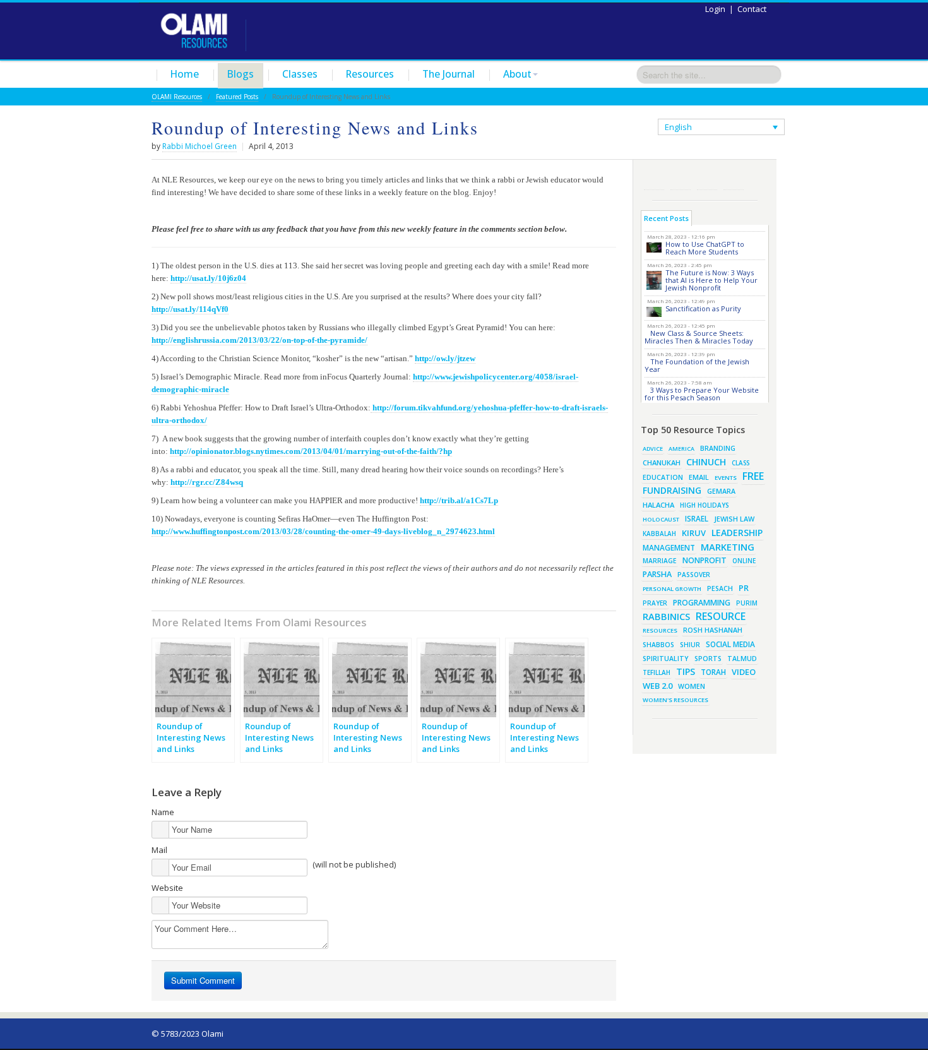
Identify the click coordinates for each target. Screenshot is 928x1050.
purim (747, 603)
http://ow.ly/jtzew (445, 358)
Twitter (680, 179)
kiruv (694, 533)
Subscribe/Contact (733, 179)
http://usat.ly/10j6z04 (208, 278)
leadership (737, 533)
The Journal (448, 74)
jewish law (734, 518)
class (740, 462)
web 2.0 (657, 685)
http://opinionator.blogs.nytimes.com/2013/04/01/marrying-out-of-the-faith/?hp (311, 451)
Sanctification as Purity (703, 308)
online (744, 560)
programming (701, 602)
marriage (660, 560)
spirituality (666, 658)
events (726, 478)
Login (715, 9)
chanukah (662, 462)
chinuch (706, 462)
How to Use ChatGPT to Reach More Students (704, 247)
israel (696, 518)
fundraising (672, 490)
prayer (655, 603)
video (744, 671)
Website (167, 887)
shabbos (658, 644)
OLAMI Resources (177, 96)
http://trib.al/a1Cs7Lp (459, 500)
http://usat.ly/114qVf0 (190, 309)
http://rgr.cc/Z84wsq (206, 482)
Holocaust (661, 519)
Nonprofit (704, 560)
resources (660, 630)
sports (708, 658)
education (663, 477)
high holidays (704, 505)
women (691, 686)
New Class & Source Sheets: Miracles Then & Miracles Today (699, 336)
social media (730, 644)
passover (693, 574)
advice (653, 448)
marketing (727, 546)
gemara (721, 491)
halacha (658, 505)
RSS (654, 179)
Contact (751, 9)
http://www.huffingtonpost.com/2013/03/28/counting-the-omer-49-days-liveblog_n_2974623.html (323, 531)
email (699, 477)
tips (685, 671)
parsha (657, 574)
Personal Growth (672, 589)
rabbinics (666, 616)
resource (721, 616)
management (669, 547)
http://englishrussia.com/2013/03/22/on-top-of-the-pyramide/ (259, 340)
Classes (300, 74)
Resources (370, 74)
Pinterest (707, 179)
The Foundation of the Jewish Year (697, 365)
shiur (690, 644)
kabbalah (659, 533)
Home (184, 74)
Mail (159, 850)
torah (713, 672)
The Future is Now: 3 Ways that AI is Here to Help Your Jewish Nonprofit (711, 280)
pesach (720, 588)
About (517, 74)
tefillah (656, 672)
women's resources (675, 700)
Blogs (240, 74)
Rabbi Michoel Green (199, 146)
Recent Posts (666, 218)
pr (744, 588)
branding (717, 448)
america (681, 448)
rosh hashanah (712, 630)
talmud (742, 658)
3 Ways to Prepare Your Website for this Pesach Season (702, 393)
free (753, 476)
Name (163, 812)
